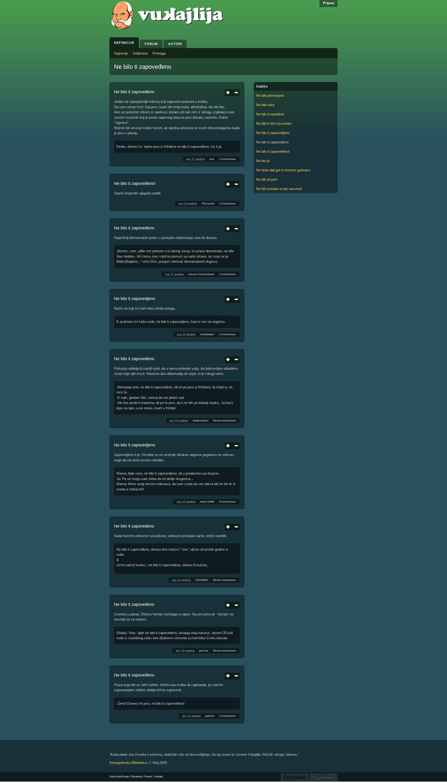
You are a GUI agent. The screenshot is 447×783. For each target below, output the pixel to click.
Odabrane (140, 53)
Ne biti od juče (267, 179)
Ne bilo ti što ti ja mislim (274, 123)
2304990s (201, 580)
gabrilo (209, 715)
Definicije (124, 43)
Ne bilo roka (265, 105)
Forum (151, 44)
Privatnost (136, 776)
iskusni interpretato (201, 274)
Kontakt (158, 776)
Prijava (328, 3)
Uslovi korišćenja (119, 776)
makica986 (207, 501)
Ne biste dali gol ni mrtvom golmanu (283, 170)
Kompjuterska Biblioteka (127, 763)
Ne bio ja (262, 161)
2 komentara (227, 159)
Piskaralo (208, 203)
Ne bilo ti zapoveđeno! (135, 183)
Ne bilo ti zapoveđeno (134, 92)
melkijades (207, 334)
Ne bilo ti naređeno (270, 114)
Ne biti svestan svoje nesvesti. (279, 189)
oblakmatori (200, 420)
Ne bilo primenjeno (270, 95)
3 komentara (227, 203)
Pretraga (159, 53)
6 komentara (227, 501)
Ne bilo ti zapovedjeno (134, 298)
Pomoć (148, 776)
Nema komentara (224, 420)
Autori (175, 44)
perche (203, 650)
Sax (211, 159)
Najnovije (121, 53)
